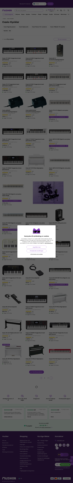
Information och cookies (36, 254)
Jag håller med (36, 247)
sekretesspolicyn (49, 243)
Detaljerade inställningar (36, 251)
